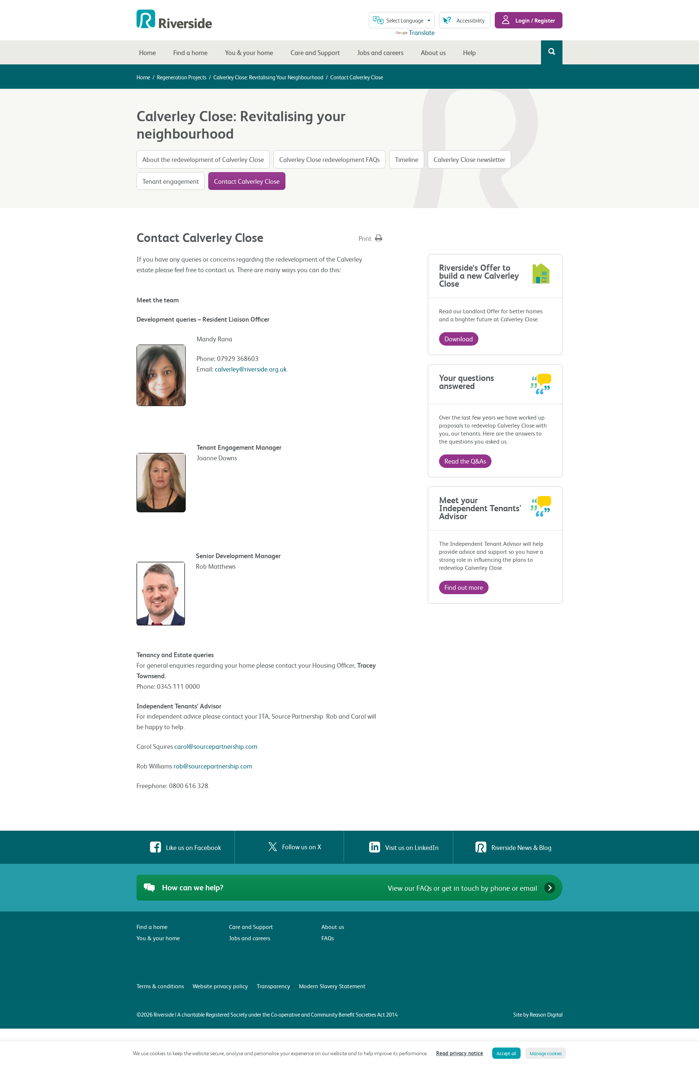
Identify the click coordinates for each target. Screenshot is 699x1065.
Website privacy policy (220, 985)
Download (459, 338)
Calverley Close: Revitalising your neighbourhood (268, 77)
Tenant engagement (170, 181)
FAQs (327, 937)
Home (147, 52)
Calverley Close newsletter (469, 159)
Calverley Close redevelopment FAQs (329, 159)
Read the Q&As (465, 461)
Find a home (190, 52)
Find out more (464, 587)
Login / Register (534, 20)
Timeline (406, 159)
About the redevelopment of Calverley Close (203, 159)
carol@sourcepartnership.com (215, 746)
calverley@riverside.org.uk (251, 369)
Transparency (273, 985)
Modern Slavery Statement (332, 985)
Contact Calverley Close (247, 181)
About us (433, 52)
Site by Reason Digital (537, 1014)
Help (469, 52)
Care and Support (315, 52)
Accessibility (471, 20)
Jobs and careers (380, 52)
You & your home (249, 52)
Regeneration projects (181, 77)
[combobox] (402, 20)
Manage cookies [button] (546, 1053)
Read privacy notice (459, 1053)
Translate (422, 32)
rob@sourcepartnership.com (213, 766)
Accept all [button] (506, 1053)
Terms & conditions (160, 985)
